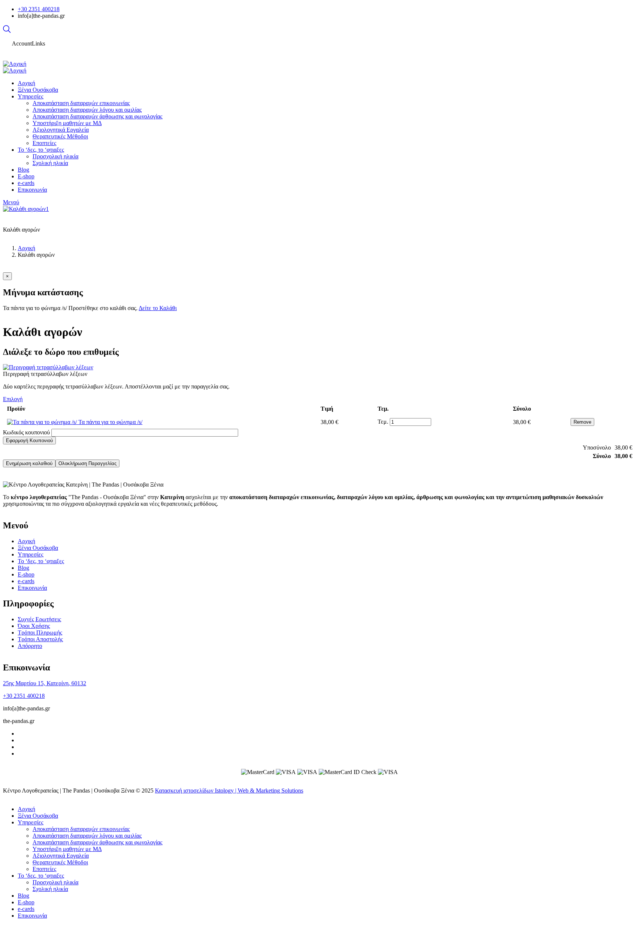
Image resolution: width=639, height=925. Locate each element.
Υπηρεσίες (30, 554)
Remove (582, 422)
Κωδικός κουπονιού (26, 432)
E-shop (26, 574)
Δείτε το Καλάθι (158, 308)
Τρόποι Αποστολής (40, 639)
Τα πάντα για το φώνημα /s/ (110, 422)
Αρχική (26, 248)
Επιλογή (13, 399)
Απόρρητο (30, 646)
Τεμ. (383, 421)
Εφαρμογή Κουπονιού (29, 440)
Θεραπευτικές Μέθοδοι (60, 862)
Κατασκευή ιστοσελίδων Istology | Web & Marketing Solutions (229, 790)
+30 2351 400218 (39, 9)
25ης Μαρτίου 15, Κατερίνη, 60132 (44, 683)
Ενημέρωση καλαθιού (29, 463)
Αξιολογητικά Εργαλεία (61, 855)
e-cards (26, 581)
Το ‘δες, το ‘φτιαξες (41, 561)
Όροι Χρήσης (34, 626)
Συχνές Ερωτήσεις (39, 619)
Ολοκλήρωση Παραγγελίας (87, 463)
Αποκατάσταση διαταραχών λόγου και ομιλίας (87, 835)
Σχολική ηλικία (50, 889)
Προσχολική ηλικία (55, 882)
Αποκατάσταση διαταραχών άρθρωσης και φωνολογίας (97, 842)
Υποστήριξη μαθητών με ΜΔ (67, 849)
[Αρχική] (14, 64)
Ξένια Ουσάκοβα (38, 548)
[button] (7, 276)
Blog (23, 568)
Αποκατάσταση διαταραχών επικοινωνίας (81, 829)
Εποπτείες (44, 869)
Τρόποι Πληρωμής (40, 632)
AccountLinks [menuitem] (28, 43)
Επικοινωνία (32, 588)
